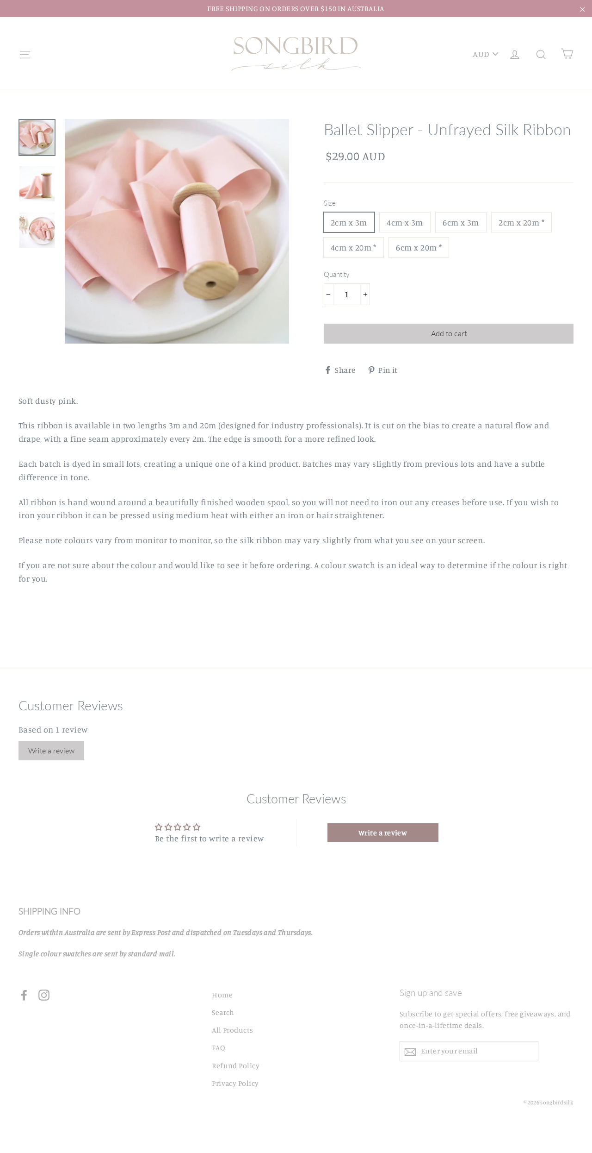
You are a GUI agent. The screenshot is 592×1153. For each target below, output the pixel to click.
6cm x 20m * (419, 247)
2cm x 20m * (521, 222)
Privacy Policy (235, 1083)
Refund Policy (235, 1065)
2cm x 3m (349, 222)
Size (330, 203)
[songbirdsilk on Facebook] (24, 994)
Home (222, 994)
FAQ (218, 1047)
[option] (177, 231)
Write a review (51, 750)
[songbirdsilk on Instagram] (43, 994)
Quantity (337, 274)
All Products (232, 1029)
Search (223, 1012)
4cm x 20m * (353, 247)
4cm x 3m (405, 222)
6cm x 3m (461, 222)
